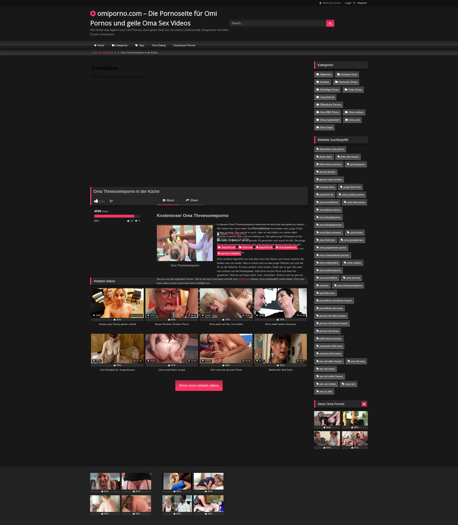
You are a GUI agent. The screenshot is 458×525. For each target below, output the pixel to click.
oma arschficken (329, 202)
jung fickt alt (265, 247)
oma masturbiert (329, 262)
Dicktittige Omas (329, 89)
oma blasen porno (330, 209)
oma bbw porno (356, 202)
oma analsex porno (353, 194)
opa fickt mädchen (230, 253)
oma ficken (356, 232)
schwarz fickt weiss (330, 353)
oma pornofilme (328, 277)
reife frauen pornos (330, 338)
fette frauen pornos (330, 164)
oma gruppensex (287, 247)
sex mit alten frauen (331, 361)
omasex (324, 285)
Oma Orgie (326, 127)
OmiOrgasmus (237, 233)
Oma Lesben (356, 112)
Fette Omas (355, 89)
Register (362, 2)
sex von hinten (328, 383)
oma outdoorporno (330, 270)
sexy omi (350, 383)
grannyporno (357, 164)
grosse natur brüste (331, 179)
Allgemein (325, 74)
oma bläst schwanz (330, 232)
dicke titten (326, 156)
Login (348, 2)
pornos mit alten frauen (333, 315)
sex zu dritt (326, 391)
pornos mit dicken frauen (334, 323)
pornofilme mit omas (331, 308)
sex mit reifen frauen (331, 376)
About (170, 200)
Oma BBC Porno (329, 112)
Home (101, 45)
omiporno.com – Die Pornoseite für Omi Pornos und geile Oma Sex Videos (153, 18)
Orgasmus (244, 279)
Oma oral (247, 247)
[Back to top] (447, 514)
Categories (121, 45)
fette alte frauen (350, 156)
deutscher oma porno (332, 149)
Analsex (324, 81)
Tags (141, 45)
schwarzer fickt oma (331, 346)
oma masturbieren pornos (334, 255)
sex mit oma (358, 361)
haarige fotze (327, 187)
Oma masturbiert (329, 119)
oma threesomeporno (350, 285)
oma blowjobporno (330, 217)
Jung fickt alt (109, 52)
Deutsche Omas (348, 81)
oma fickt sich (327, 240)
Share (193, 200)
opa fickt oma (327, 293)
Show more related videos (199, 385)
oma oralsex (354, 262)
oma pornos (353, 277)
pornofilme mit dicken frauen (336, 300)
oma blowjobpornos (331, 224)
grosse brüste (327, 171)
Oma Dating (159, 45)
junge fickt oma (352, 187)
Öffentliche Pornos (330, 104)
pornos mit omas (329, 330)
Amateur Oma (349, 74)
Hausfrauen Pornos (184, 45)
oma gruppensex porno (333, 247)
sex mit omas (327, 368)
